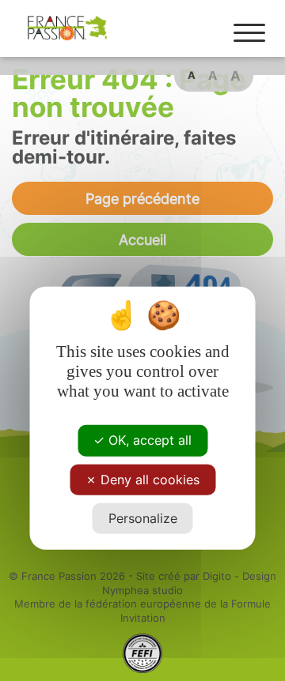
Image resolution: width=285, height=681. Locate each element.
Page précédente (143, 198)
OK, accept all (148, 440)
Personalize (142, 518)
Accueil (142, 239)
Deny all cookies (148, 479)
